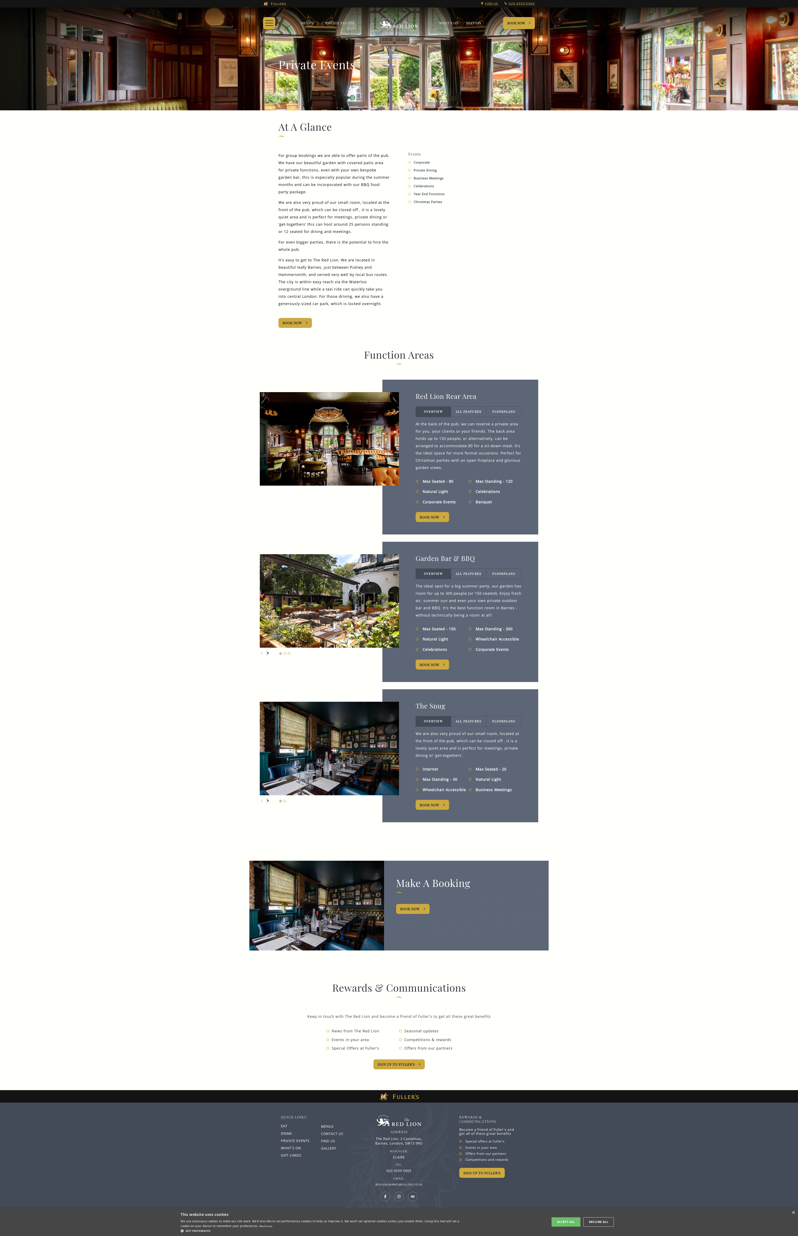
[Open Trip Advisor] (412, 1196)
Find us (491, 3)
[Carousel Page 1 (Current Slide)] (280, 653)
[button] (322, 1230)
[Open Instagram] (399, 1196)
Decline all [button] (598, 1222)
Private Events (339, 23)
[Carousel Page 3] (289, 653)
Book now (429, 805)
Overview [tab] (433, 412)
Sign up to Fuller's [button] (482, 1173)
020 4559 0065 (522, 3)
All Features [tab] (469, 412)
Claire (399, 1157)
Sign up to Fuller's (396, 1064)
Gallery (328, 1148)
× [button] (793, 1212)
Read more (266, 1226)
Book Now (516, 23)
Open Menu (269, 23)
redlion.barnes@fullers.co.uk (399, 1184)
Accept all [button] (566, 1222)
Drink (286, 1133)
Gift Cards (291, 1155)
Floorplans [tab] (503, 412)
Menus (307, 23)
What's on (449, 23)
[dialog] (399, 1222)
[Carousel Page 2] (284, 653)
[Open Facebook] (385, 1196)
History (474, 23)
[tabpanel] (469, 463)
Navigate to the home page (399, 23)
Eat (284, 1126)
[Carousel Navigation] (265, 653)
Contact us (332, 1133)
